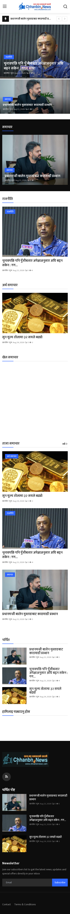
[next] (64, 18)
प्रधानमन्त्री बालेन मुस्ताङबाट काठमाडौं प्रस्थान (31, 19)
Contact (6, 904)
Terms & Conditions (25, 904)
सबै (63, 444)
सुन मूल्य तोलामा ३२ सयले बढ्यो (22, 337)
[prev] (59, 18)
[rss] (6, 777)
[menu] (4, 6)
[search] (65, 6)
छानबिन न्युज (61, 73)
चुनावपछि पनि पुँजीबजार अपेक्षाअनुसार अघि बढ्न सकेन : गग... (32, 263)
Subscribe (60, 882)
